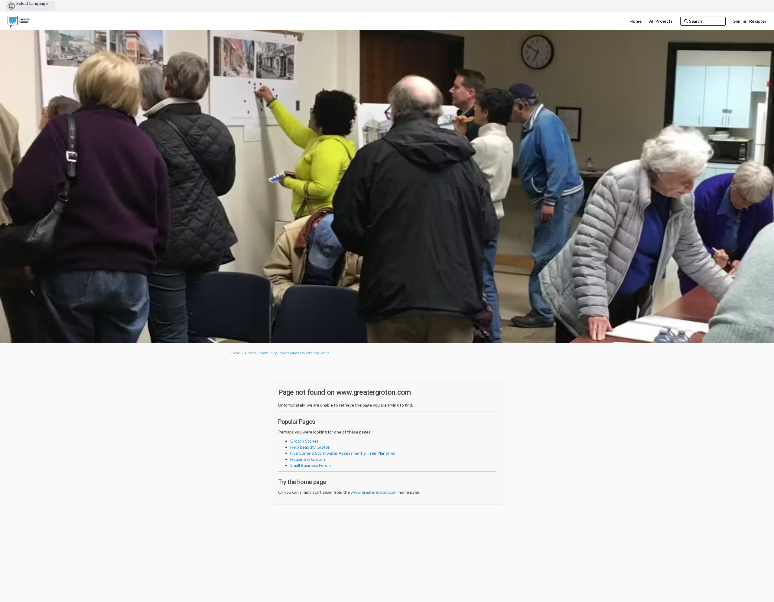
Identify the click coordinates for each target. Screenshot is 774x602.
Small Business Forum (310, 465)
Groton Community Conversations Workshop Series (287, 353)
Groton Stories (304, 440)
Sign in (739, 21)
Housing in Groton (307, 459)
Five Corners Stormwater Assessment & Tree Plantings (342, 453)
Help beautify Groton (310, 447)
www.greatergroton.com (374, 492)
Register (757, 21)
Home (235, 353)
